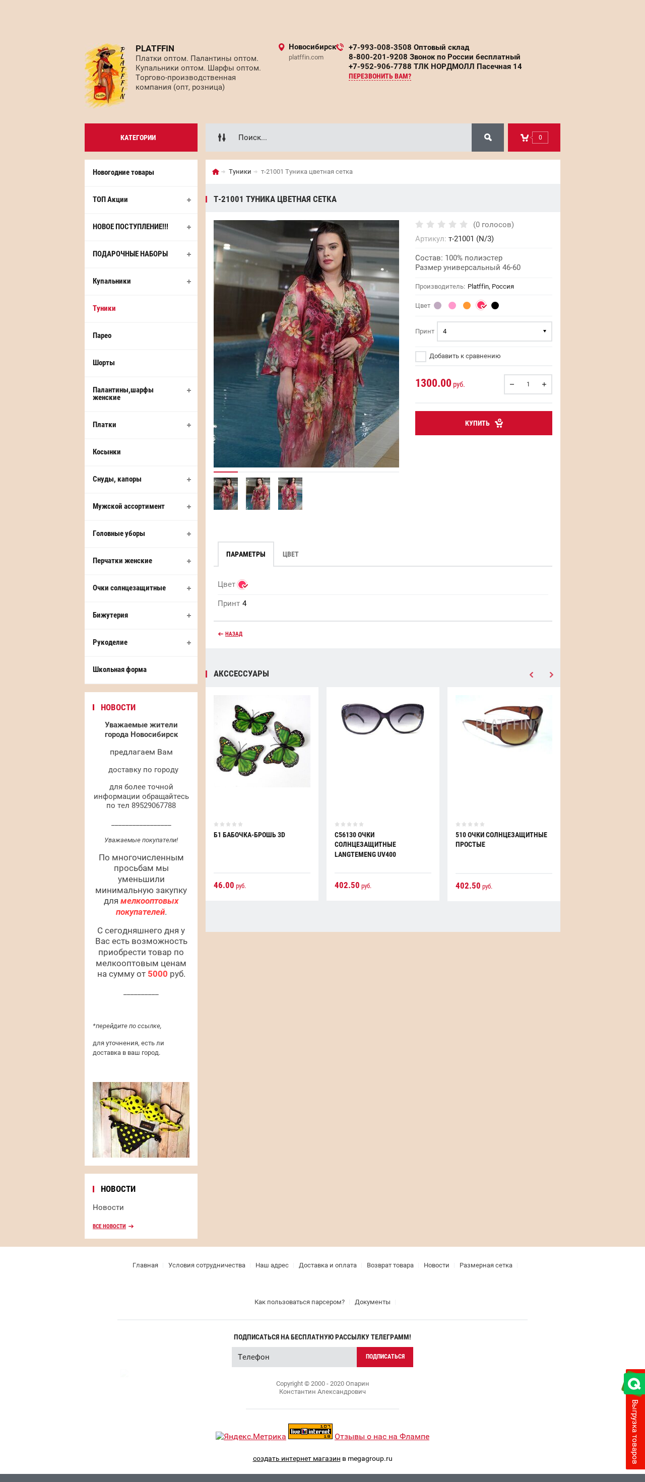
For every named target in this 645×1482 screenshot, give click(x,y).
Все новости (109, 1226)
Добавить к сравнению (464, 356)
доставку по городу (143, 769)
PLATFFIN (155, 48)
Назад (233, 634)
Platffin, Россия (491, 286)
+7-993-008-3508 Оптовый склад (409, 47)
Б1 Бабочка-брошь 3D (249, 835)
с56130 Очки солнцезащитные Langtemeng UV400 (365, 844)
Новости (108, 1207)
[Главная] (216, 171)
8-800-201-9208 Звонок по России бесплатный (435, 56)
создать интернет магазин (297, 1458)
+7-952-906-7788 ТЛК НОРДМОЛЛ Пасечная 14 (435, 66)
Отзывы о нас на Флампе (382, 1436)
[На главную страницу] (106, 75)
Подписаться (385, 1356)
